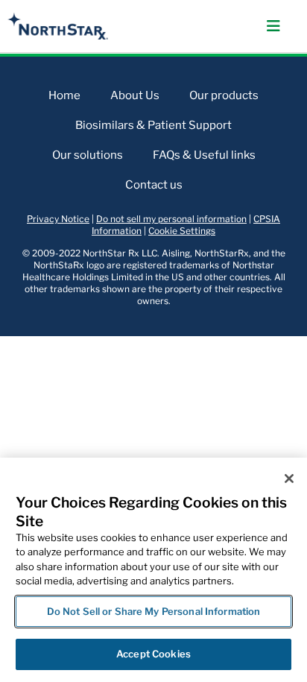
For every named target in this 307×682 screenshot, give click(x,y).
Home (64, 95)
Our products (224, 95)
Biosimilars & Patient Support (153, 125)
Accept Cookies (153, 654)
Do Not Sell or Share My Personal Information (154, 611)
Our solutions (87, 155)
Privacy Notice (58, 218)
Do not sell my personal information (171, 218)
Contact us (154, 185)
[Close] (289, 478)
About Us (134, 95)
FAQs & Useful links (204, 155)
